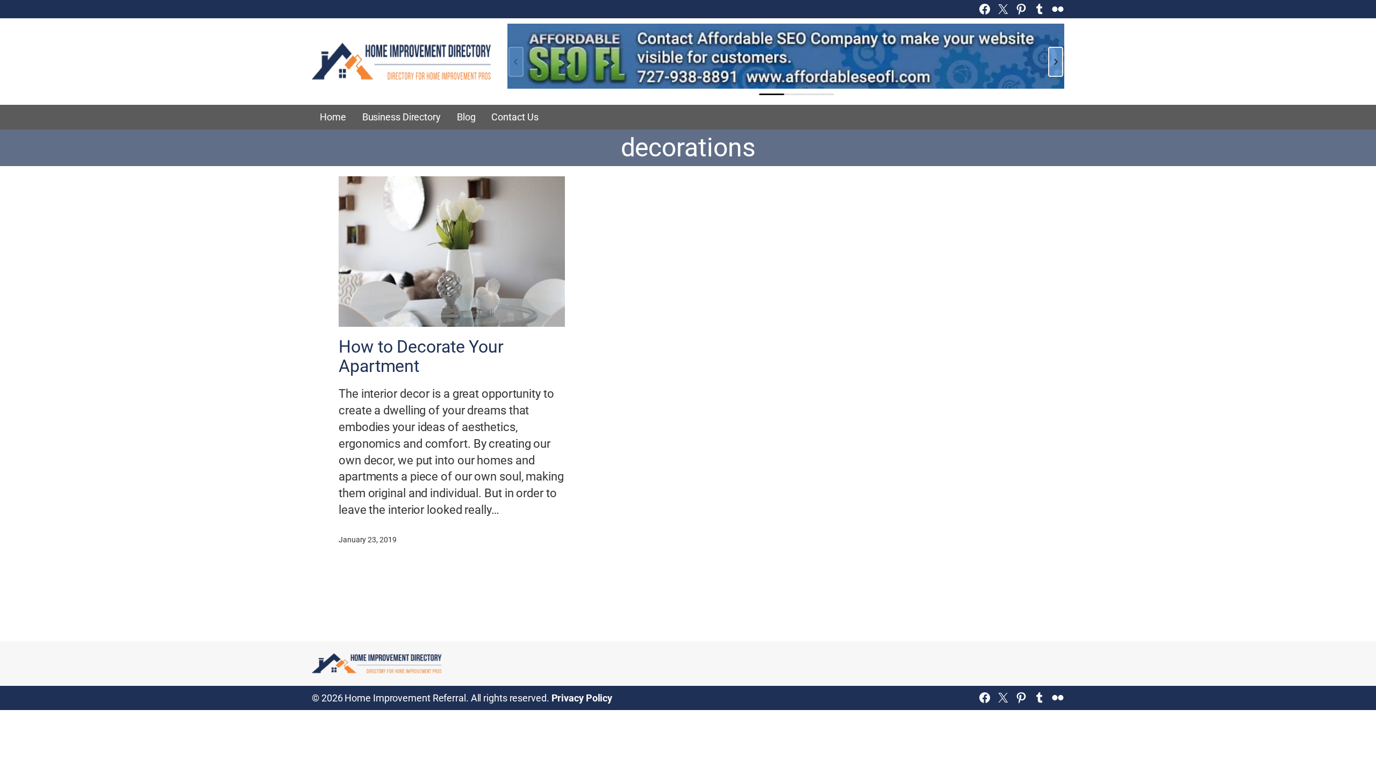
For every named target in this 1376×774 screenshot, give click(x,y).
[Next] (1055, 62)
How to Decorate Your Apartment (421, 356)
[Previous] (516, 62)
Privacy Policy (582, 698)
